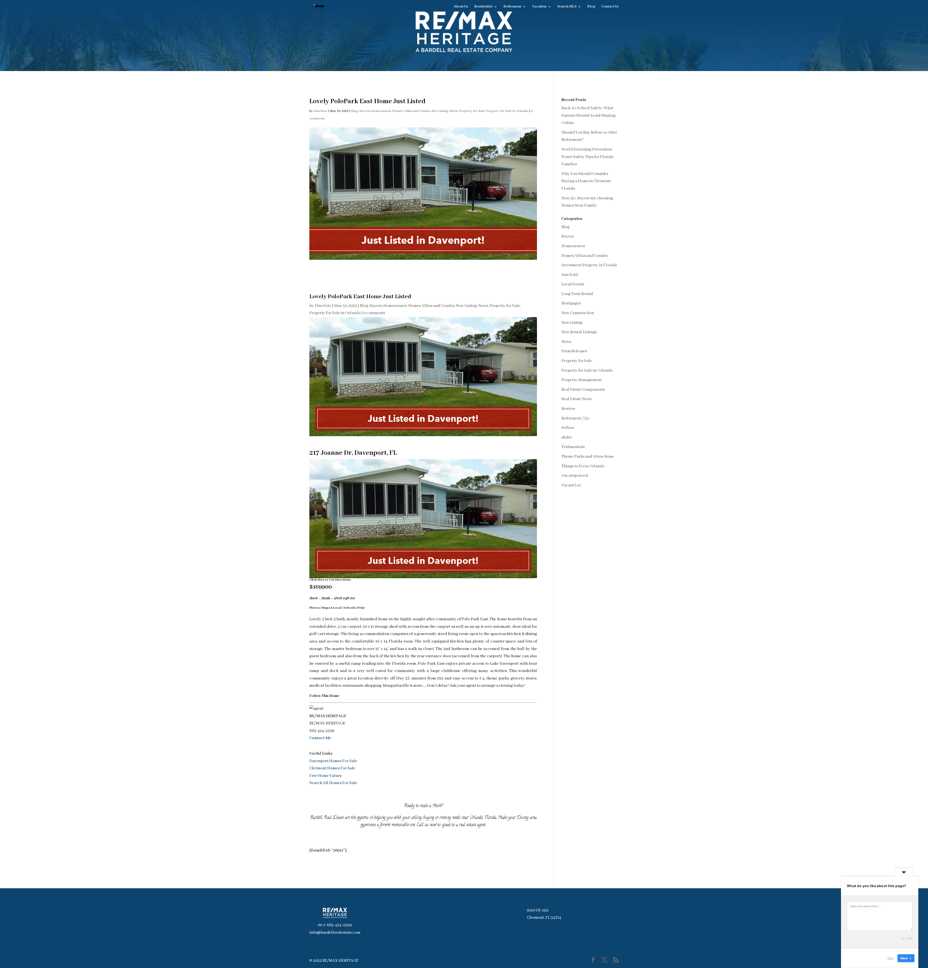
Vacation (539, 7)
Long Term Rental (577, 293)
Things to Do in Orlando (582, 466)
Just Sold (569, 274)
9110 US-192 (537, 910)
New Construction (577, 313)
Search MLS (566, 7)
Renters (568, 408)
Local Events (572, 284)
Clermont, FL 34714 (544, 917)
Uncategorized (574, 475)
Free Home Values (325, 775)
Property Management (581, 380)
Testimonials (573, 446)
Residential (483, 7)
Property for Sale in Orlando (507, 111)
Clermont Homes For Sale (332, 768)
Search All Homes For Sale (333, 783)
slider (566, 437)
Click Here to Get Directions (330, 580)
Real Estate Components (583, 389)
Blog (591, 7)
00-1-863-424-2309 (335, 925)
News (453, 111)
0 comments (374, 313)
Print (361, 608)
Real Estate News (576, 399)
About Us (461, 7)
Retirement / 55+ (575, 418)
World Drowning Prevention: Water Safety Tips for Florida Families (587, 157)
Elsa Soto (320, 111)
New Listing (439, 111)
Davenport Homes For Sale (333, 761)
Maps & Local (331, 608)
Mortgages (570, 303)
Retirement (512, 7)
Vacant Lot (571, 485)
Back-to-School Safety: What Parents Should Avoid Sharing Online (588, 115)
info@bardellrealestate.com (334, 932)
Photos (314, 608)
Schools (349, 608)
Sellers (567, 427)
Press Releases (574, 351)
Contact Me (320, 738)
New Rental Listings (579, 332)
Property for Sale (472, 111)
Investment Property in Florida (589, 265)
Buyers (364, 111)
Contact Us (610, 7)
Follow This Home (324, 696)
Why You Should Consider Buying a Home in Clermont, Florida (586, 181)
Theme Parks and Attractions (587, 456)
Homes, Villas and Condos (411, 111)
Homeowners (381, 111)
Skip (890, 958)
